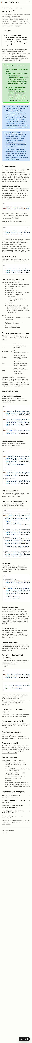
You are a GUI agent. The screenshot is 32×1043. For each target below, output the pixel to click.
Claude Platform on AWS (12, 159)
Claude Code (24, 352)
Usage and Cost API (21, 716)
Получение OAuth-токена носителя (18, 100)
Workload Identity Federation (14, 614)
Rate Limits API (25, 738)
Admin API (4, 49)
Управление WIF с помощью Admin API (15, 252)
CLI (16, 188)
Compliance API (20, 747)
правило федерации (15, 244)
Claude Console (18, 60)
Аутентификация (9, 288)
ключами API (22, 566)
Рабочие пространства (13, 496)
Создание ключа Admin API (19, 261)
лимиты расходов (14, 125)
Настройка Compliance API (9, 753)
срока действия (6, 571)
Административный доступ (9, 192)
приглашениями (6, 447)
